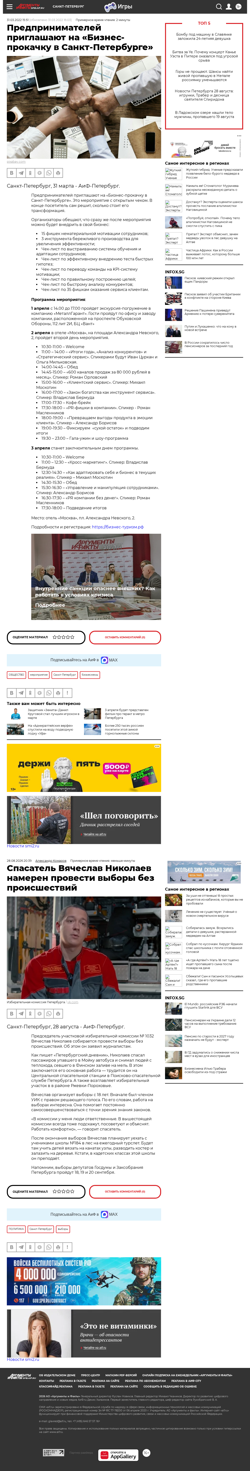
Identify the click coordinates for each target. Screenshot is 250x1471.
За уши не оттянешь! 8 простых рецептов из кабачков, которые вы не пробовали (214, 899)
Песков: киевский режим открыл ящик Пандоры (210, 280)
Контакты (46, 1381)
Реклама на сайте (105, 1381)
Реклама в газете (73, 1381)
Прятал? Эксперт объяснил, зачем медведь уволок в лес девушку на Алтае (212, 238)
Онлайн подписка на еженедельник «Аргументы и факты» (187, 1375)
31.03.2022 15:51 (18, 20)
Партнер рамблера (81, 1452)
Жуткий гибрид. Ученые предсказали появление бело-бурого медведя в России (214, 173)
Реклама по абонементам (145, 1381)
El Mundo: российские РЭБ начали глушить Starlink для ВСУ (211, 1005)
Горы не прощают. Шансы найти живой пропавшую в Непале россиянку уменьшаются (204, 76)
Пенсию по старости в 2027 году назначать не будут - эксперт (209, 1038)
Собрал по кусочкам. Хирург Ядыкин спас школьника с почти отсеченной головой (214, 948)
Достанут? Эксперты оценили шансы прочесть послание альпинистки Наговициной (214, 206)
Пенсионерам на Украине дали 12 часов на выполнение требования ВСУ (210, 1024)
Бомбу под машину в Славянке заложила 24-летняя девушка (204, 36)
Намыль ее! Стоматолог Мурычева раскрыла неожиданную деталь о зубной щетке (212, 189)
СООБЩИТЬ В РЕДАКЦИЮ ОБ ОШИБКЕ (170, 1386)
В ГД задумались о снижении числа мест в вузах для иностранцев (212, 1054)
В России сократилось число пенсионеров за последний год (209, 344)
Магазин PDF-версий (121, 1375)
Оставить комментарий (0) (125, 637)
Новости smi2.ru (23, 846)
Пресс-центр (90, 1375)
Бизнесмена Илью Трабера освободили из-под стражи (206, 1070)
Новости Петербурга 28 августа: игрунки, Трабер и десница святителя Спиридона (204, 95)
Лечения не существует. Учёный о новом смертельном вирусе (211, 913)
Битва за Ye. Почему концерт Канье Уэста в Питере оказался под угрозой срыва (204, 56)
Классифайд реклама (56, 1386)
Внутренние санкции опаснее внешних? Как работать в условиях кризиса (95, 592)
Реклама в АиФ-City (186, 1381)
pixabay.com (16, 161)
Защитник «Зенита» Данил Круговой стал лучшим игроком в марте (53, 714)
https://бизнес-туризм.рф (118, 527)
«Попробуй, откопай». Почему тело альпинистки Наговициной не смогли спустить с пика (213, 222)
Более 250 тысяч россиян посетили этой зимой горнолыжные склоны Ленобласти (114, 731)
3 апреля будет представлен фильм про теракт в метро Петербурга (126, 714)
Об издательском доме (57, 1375)
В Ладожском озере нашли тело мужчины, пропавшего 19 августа (204, 115)
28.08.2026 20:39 (19, 861)
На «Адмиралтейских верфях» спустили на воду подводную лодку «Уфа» (50, 729)
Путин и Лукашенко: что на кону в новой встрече (210, 328)
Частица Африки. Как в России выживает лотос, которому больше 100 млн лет (213, 254)
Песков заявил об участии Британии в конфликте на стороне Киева (212, 296)
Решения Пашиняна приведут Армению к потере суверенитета (209, 312)
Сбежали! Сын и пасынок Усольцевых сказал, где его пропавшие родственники (214, 980)
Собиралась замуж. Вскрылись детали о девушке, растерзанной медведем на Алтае (211, 932)
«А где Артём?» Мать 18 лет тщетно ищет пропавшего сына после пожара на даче (212, 964)
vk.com (72, 1002)
